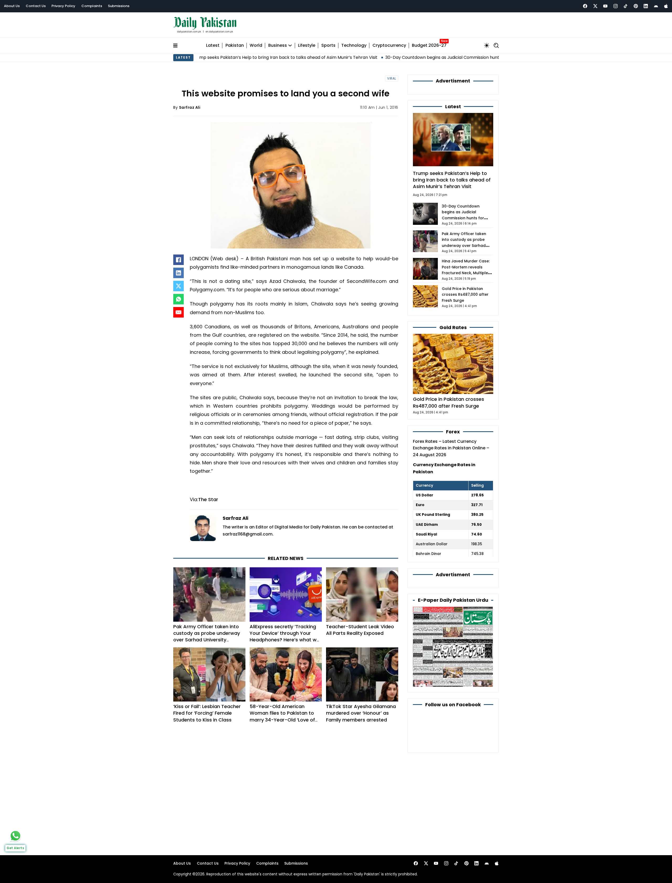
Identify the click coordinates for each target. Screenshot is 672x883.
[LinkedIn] (178, 273)
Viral (391, 78)
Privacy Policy (63, 5)
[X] (178, 286)
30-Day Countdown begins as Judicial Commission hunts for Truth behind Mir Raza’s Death (435, 57)
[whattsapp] (15, 835)
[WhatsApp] (178, 299)
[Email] (178, 312)
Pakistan (234, 45)
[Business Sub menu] (290, 45)
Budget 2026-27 (429, 45)
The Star (208, 499)
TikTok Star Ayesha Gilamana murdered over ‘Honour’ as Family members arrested (361, 713)
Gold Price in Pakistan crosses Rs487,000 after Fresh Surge (465, 294)
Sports (328, 45)
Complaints (91, 5)
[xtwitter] (595, 6)
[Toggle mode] (487, 45)
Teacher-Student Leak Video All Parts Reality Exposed (360, 629)
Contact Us (36, 5)
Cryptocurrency (389, 45)
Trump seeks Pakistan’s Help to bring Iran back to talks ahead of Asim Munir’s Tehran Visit (241, 57)
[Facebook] (585, 6)
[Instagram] (615, 6)
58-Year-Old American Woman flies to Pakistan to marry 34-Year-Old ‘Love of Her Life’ (282, 716)
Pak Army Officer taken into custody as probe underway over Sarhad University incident (206, 636)
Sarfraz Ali (190, 107)
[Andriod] (656, 6)
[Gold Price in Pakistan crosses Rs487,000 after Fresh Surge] (453, 364)
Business (277, 45)
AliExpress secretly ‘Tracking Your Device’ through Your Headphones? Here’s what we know (284, 636)
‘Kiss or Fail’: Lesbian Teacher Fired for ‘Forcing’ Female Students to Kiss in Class (207, 713)
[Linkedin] (646, 6)
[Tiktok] (625, 6)
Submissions (118, 5)
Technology (353, 45)
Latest (212, 45)
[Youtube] (605, 6)
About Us (12, 5)
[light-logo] (206, 25)
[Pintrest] (636, 6)
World (256, 45)
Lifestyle (306, 45)
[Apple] (666, 6)
